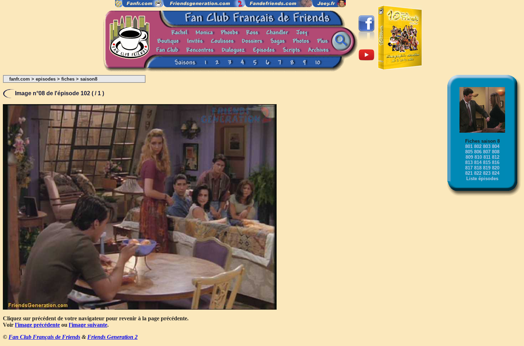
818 (478, 168)
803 (486, 146)
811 (486, 157)
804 (495, 146)
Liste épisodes (482, 178)
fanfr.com (19, 79)
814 (478, 162)
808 (495, 151)
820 (495, 168)
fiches (68, 79)
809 (469, 157)
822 (478, 173)
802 (478, 146)
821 (469, 173)
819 (486, 168)
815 (486, 162)
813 (469, 162)
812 (495, 157)
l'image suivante (88, 325)
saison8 (88, 79)
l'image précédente (37, 325)
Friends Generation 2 (112, 337)
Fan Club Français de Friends (44, 337)
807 (486, 151)
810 (478, 157)
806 (478, 151)
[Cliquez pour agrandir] (140, 308)
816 (495, 162)
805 (469, 151)
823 (486, 173)
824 (495, 173)
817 (469, 168)
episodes (46, 79)
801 (469, 146)
